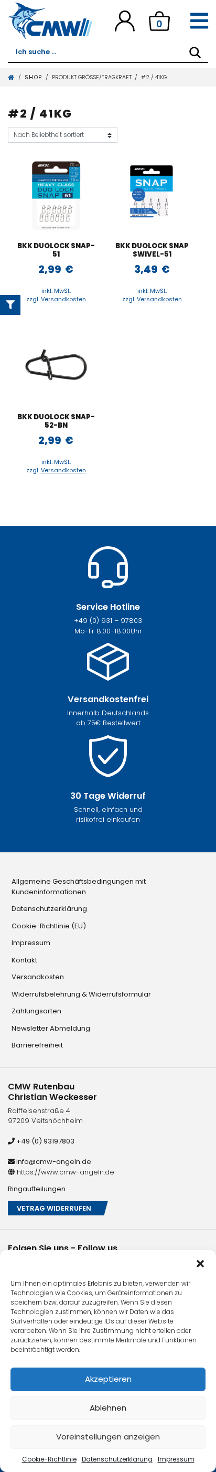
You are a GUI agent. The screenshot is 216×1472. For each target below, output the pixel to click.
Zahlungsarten (36, 1011)
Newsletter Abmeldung (51, 1028)
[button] (200, 1263)
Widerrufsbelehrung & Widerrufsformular (81, 994)
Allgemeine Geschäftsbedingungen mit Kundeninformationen (79, 886)
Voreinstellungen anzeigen (108, 1436)
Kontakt (24, 960)
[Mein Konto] (124, 21)
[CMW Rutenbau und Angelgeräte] (50, 21)
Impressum (176, 1459)
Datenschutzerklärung (117, 1459)
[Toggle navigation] (199, 20)
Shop (33, 77)
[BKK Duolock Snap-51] (56, 195)
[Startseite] (11, 77)
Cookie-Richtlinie (49, 1459)
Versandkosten (63, 299)
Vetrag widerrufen (54, 1208)
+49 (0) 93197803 (44, 1141)
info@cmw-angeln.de (53, 1162)
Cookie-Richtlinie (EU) (49, 926)
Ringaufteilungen (37, 1189)
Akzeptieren (108, 1378)
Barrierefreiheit (37, 1045)
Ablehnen (108, 1407)
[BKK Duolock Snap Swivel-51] (152, 195)
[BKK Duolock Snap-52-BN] (56, 366)
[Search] (195, 52)
